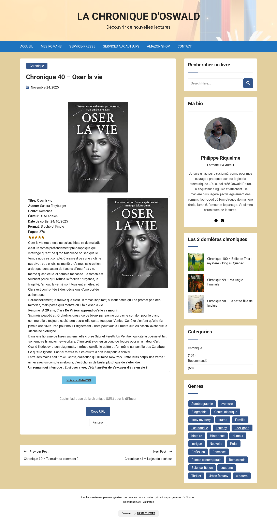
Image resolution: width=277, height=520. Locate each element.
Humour (237, 436)
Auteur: (33, 206)
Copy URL (98, 411)
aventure (227, 404)
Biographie (199, 412)
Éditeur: (34, 216)
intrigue (196, 444)
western (242, 476)
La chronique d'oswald (138, 16)
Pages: (33, 232)
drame (222, 420)
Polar (233, 444)
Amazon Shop (158, 46)
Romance (219, 452)
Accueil (26, 46)
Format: (34, 226)
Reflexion (198, 452)
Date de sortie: (38, 221)
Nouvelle (216, 444)
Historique (217, 436)
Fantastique (199, 428)
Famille (240, 420)
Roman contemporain (206, 460)
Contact (185, 46)
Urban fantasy (218, 476)
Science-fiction (202, 468)
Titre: (32, 200)
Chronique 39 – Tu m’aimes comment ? (51, 459)
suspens (226, 468)
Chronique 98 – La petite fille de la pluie (230, 303)
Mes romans (51, 46)
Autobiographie (202, 404)
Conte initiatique (225, 412)
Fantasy (98, 422)
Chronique (37, 66)
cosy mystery (201, 420)
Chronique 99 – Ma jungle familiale (225, 282)
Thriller (196, 476)
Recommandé (197, 361)
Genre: (33, 211)
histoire (196, 436)
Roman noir (237, 460)
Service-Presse (82, 46)
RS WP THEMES (146, 513)
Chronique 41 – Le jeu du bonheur (148, 459)
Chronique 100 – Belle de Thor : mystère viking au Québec (229, 261)
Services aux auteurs (121, 46)
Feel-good (242, 428)
